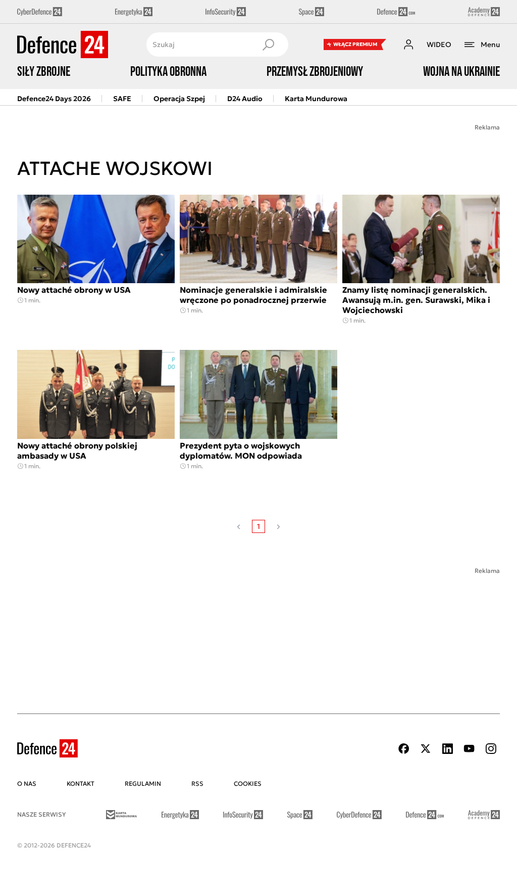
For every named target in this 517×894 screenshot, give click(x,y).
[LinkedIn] (447, 748)
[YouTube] (469, 748)
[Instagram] (491, 748)
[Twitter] (426, 748)
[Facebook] (404, 748)
